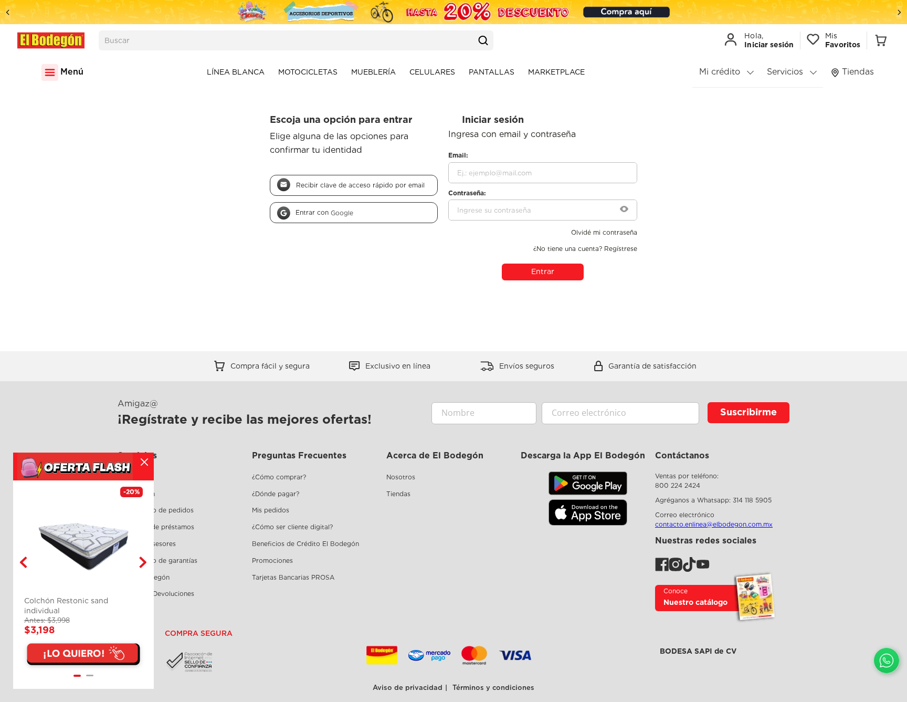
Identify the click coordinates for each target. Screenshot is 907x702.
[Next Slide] (899, 12)
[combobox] (296, 40)
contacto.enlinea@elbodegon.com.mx (714, 524)
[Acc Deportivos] (453, 12)
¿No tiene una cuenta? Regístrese (585, 249)
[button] (624, 210)
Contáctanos (682, 455)
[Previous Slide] (8, 12)
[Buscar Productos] (483, 40)
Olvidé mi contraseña (604, 232)
